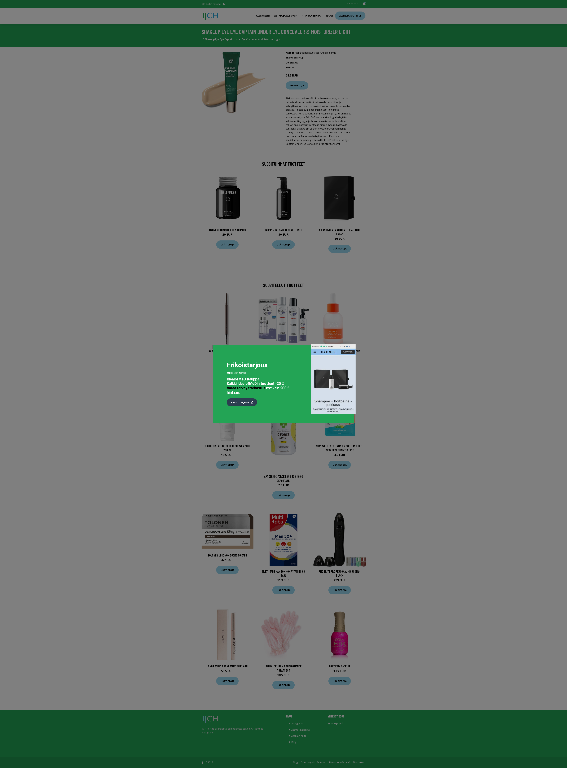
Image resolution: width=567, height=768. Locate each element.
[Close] (214, 347)
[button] (242, 402)
